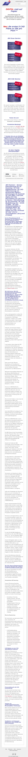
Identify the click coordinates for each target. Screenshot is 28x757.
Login (25, 1)
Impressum (19, 749)
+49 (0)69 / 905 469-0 (19, 1)
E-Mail (18, 128)
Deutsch (19, 3)
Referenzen (10, 749)
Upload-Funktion (11, 288)
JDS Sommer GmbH (14, 756)
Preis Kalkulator (8, 696)
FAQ (6, 749)
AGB (15, 749)
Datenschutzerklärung (13, 750)
